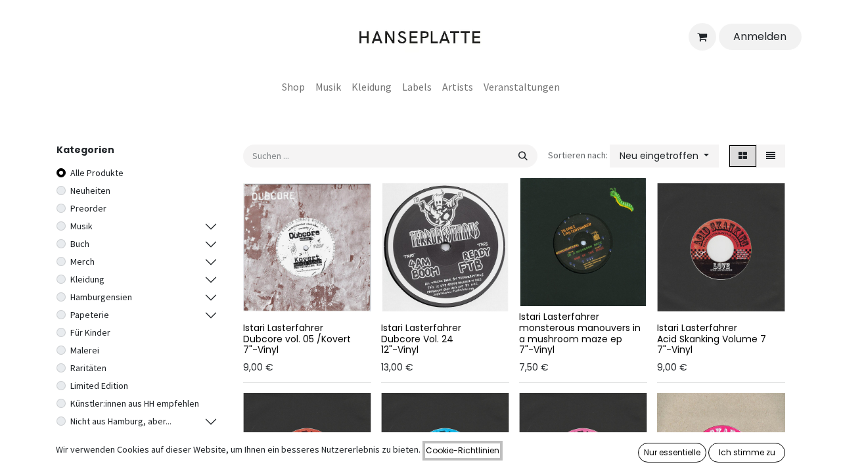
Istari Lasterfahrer (283, 327)
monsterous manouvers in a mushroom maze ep (580, 333)
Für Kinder (90, 332)
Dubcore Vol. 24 (417, 339)
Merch (82, 261)
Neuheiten (90, 190)
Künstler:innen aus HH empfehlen (134, 403)
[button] (664, 156)
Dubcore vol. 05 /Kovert (297, 339)
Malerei (84, 350)
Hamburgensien (101, 297)
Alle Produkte (97, 173)
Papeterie (89, 315)
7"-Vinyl (261, 349)
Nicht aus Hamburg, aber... (120, 421)
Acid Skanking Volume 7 (711, 339)
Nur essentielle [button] (672, 452)
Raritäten (88, 368)
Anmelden (759, 36)
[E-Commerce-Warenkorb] (702, 37)
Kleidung (87, 279)
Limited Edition (99, 386)
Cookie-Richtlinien (462, 450)
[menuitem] (293, 87)
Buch (79, 244)
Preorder (88, 208)
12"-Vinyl (400, 349)
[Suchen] (523, 156)
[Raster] (743, 156)
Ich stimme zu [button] (747, 452)
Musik (81, 226)
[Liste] (770, 156)
